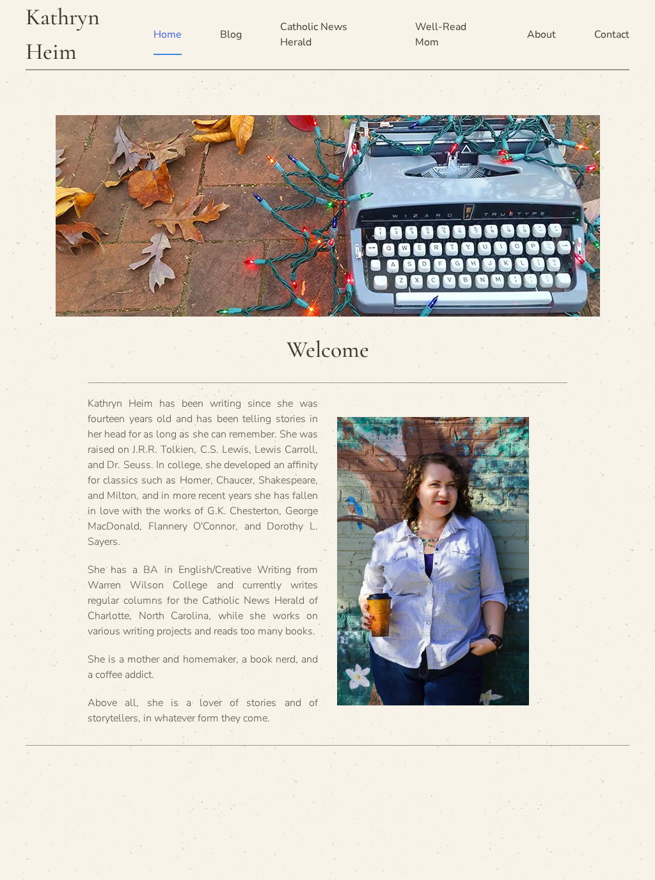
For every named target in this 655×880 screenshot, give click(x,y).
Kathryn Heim (63, 34)
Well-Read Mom (440, 34)
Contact (611, 35)
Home (168, 35)
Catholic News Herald (313, 34)
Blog (231, 35)
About (541, 35)
